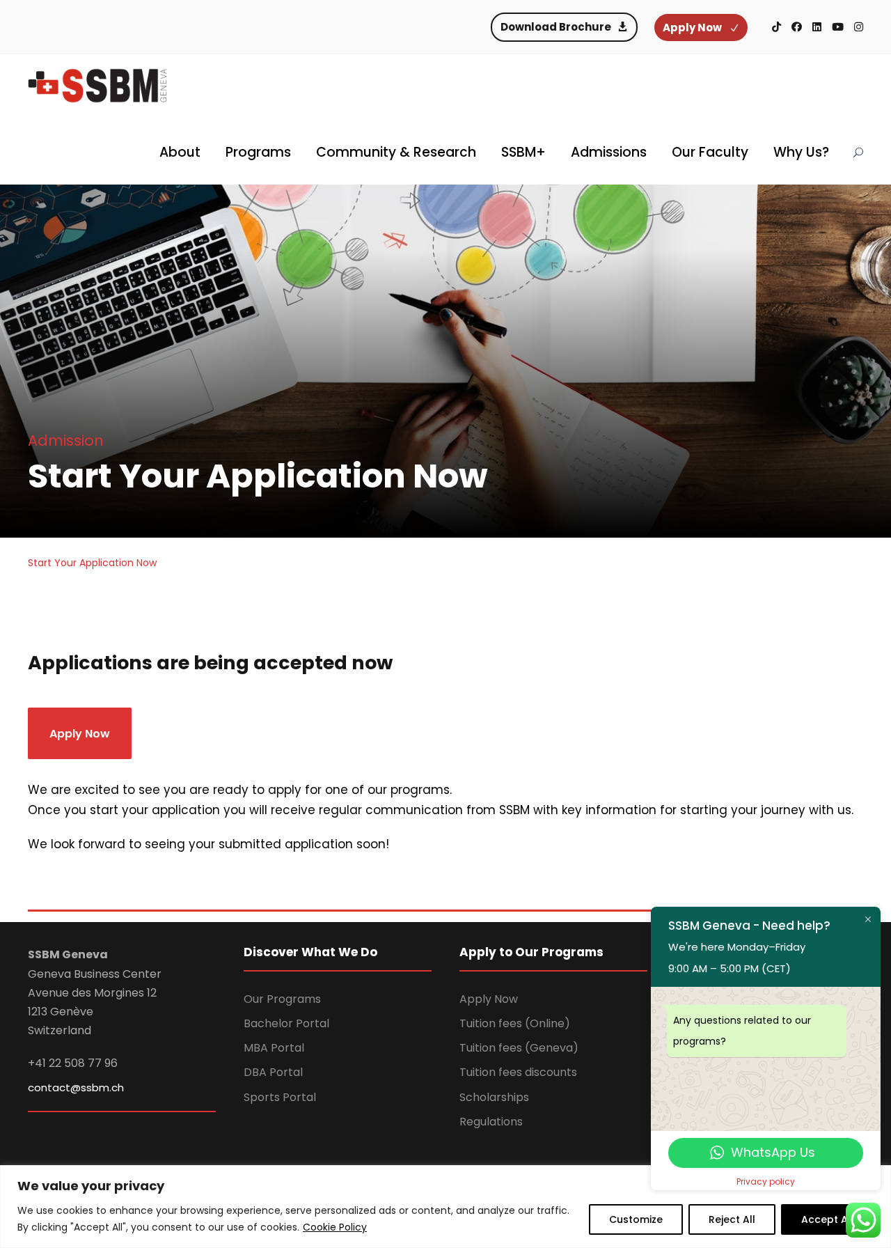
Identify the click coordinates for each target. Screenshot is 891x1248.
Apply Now (488, 999)
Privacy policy (765, 1181)
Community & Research (396, 152)
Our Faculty (710, 152)
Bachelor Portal (286, 1023)
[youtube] (838, 27)
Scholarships (494, 1097)
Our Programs (282, 999)
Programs (258, 152)
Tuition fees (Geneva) (518, 1048)
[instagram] (858, 27)
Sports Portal (280, 1097)
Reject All (732, 1219)
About (179, 152)
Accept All (827, 1219)
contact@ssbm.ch (76, 1087)
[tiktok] (776, 27)
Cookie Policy (335, 1227)
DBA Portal (273, 1072)
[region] (445, 1206)
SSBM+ (523, 152)
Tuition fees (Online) (514, 1023)
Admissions (609, 152)
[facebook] (796, 27)
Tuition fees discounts (518, 1072)
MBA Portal (274, 1048)
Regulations (491, 1122)
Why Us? (801, 152)
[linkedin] (816, 27)
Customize (636, 1219)
